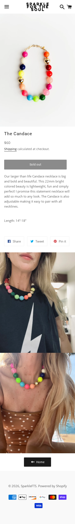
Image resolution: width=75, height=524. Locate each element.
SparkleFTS (28, 486)
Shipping (10, 149)
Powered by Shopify (52, 486)
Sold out (35, 164)
